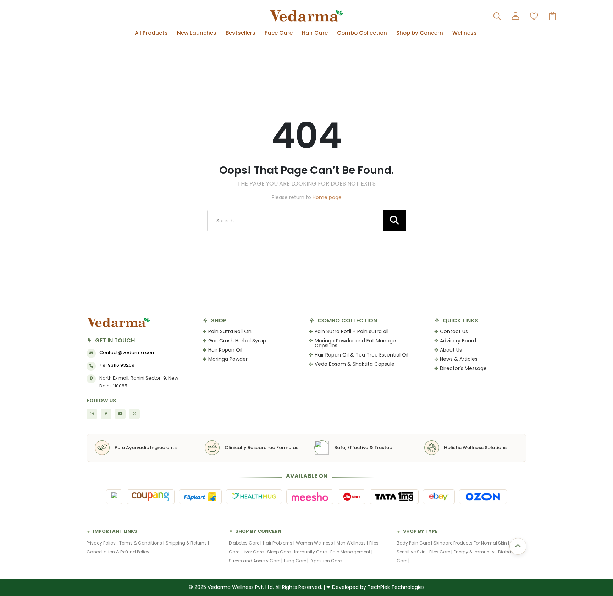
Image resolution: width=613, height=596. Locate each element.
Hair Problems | (278, 543)
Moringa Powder (228, 359)
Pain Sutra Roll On (230, 331)
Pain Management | (351, 552)
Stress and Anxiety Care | (255, 561)
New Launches (196, 33)
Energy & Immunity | (475, 552)
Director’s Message (463, 368)
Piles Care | (440, 552)
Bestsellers (240, 33)
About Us (451, 349)
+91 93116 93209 (116, 365)
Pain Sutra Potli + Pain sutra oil (351, 331)
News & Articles (458, 359)
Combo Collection (362, 33)
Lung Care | (296, 561)
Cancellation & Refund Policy (118, 552)
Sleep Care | (280, 552)
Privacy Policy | (102, 543)
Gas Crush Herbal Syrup (237, 340)
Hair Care (315, 33)
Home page (327, 197)
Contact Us (454, 331)
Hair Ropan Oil (225, 349)
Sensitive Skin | (412, 552)
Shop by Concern (419, 33)
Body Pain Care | (414, 543)
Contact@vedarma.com (127, 352)
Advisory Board (458, 340)
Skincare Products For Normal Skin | (471, 543)
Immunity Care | (311, 552)
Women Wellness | (315, 543)
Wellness (464, 33)
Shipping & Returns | (187, 543)
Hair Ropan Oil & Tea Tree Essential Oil (361, 354)
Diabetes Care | (245, 543)
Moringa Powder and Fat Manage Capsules (355, 343)
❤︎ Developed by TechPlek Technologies (375, 587)
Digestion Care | (327, 561)
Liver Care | (254, 552)
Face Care (279, 33)
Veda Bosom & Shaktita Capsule (354, 364)
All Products (151, 33)
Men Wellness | (352, 543)
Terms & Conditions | (141, 543)
